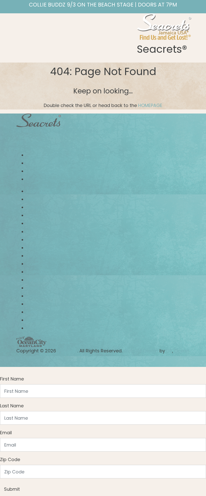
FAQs (32, 248)
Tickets (34, 232)
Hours (32, 288)
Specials (35, 272)
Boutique (36, 223)
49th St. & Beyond (46, 256)
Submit (12, 489)
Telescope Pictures (47, 312)
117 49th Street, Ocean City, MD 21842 (57, 131)
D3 (169, 351)
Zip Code (10, 459)
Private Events (42, 240)
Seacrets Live (41, 280)
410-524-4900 (32, 143)
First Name (12, 379)
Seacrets (67, 351)
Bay (30, 199)
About (33, 191)
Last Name (12, 406)
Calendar (36, 264)
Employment (40, 296)
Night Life (36, 215)
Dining (33, 207)
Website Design (140, 351)
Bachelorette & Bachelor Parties (61, 304)
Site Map (36, 328)
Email (6, 432)
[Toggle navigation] (20, 17)
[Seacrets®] (164, 26)
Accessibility (40, 320)
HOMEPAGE (150, 105)
